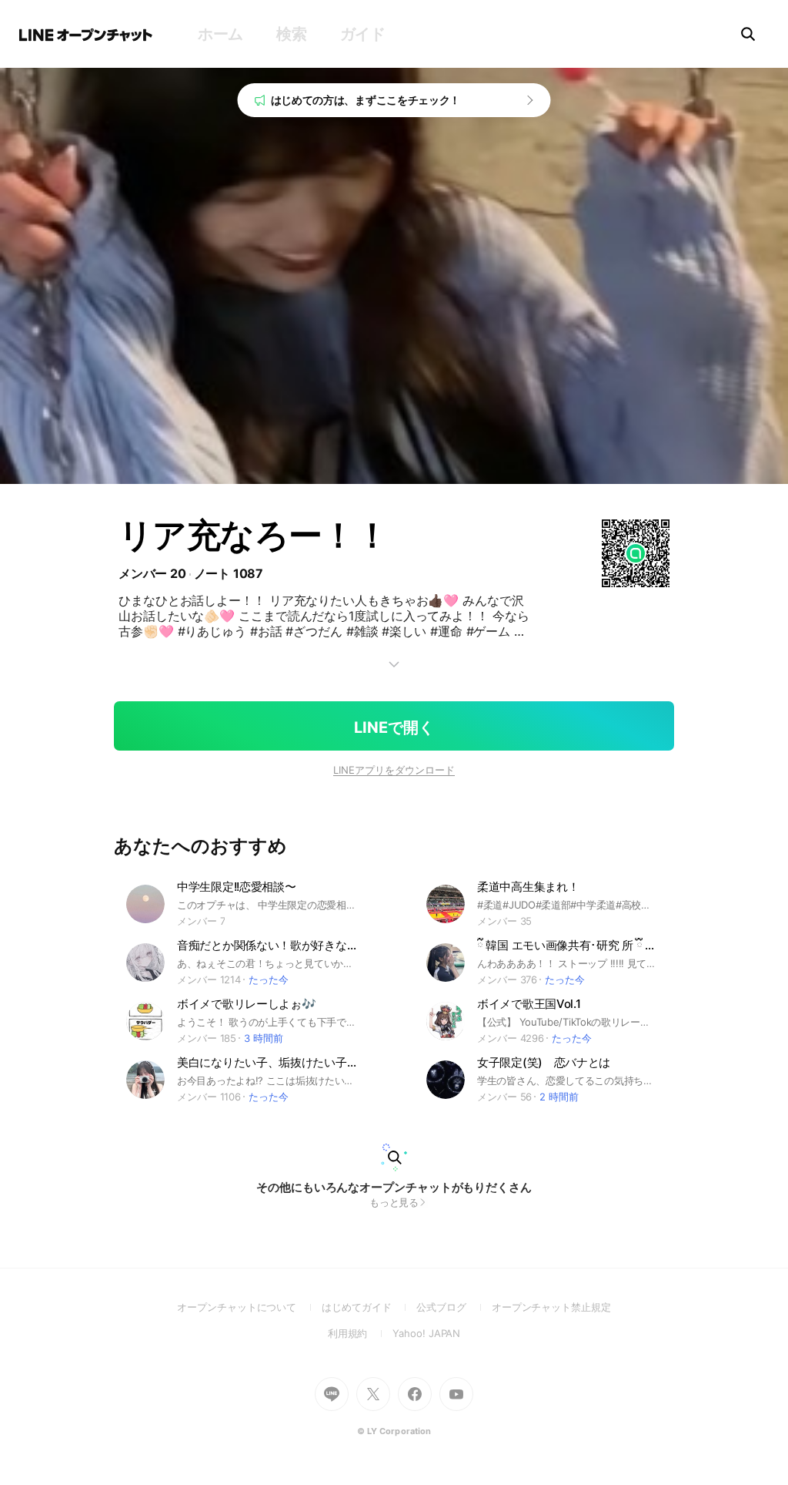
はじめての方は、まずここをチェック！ (366, 99)
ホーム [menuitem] (220, 34)
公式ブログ (453, 1307)
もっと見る (394, 1202)
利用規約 (360, 1333)
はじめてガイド (369, 1307)
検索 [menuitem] (291, 34)
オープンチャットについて (249, 1307)
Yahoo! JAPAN (426, 1333)
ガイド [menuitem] (363, 34)
